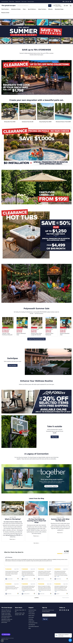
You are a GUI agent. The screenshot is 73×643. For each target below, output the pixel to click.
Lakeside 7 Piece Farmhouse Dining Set (7, 334)
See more (36, 543)
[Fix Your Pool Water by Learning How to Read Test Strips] (36, 508)
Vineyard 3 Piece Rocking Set (49, 334)
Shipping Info (17, 1)
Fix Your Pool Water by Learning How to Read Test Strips (36, 520)
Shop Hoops (55, 437)
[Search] (49, 5)
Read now (13, 539)
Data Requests (32, 624)
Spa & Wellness (32, 9)
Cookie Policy (31, 621)
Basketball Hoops (59, 9)
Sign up (45, 619)
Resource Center (31, 1)
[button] (70, 5)
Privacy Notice (32, 613)
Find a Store (31, 617)
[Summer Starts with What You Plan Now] (60, 508)
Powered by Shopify (4, 639)
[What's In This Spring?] (12, 508)
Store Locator (24, 1)
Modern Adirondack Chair (21, 334)
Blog (30, 628)
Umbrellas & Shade (16, 9)
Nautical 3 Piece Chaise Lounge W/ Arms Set (36, 334)
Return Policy (11, 1)
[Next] (71, 326)
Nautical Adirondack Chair (64, 334)
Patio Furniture (5, 9)
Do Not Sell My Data (33, 622)
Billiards (50, 9)
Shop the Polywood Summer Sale (36, 339)
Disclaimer (31, 619)
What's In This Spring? (13, 519)
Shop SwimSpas (12, 365)
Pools (24, 9)
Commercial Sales (4, 1)
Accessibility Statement (34, 626)
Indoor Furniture (42, 9)
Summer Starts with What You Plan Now (60, 520)
